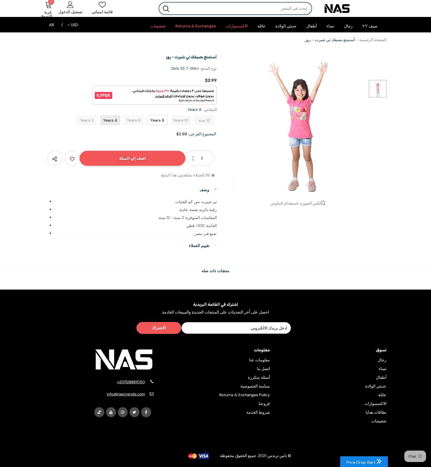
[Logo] (353, 8)
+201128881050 (131, 382)
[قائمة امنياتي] (72, 158)
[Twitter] (134, 412)
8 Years (157, 120)
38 (207, 175)
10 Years (181, 120)
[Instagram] (123, 412)
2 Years (87, 120)
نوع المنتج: (208, 68)
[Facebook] (146, 412)
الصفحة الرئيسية (372, 39)
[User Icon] (70, 4)
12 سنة (204, 120)
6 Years (134, 120)
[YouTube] (111, 412)
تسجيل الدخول (70, 11)
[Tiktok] (99, 412)
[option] (299, 124)
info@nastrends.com (126, 394)
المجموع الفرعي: (202, 134)
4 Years (110, 120)
